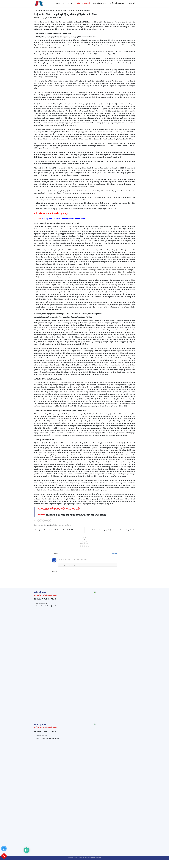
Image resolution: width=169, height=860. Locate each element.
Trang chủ (59, 3)
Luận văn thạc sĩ (83, 3)
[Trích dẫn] (74, 565)
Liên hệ (132, 3)
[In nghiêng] (62, 565)
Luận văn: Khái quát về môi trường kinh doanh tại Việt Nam (56, 530)
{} (81, 565)
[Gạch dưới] (64, 565)
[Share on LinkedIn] (49, 520)
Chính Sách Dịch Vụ (117, 3)
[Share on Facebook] (36, 520)
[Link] (79, 565)
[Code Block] (77, 565)
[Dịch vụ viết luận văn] (43, 3)
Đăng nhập (114, 553)
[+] (84, 565)
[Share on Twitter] (39, 520)
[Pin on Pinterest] (46, 520)
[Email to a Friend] (42, 520)
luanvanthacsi (56, 18)
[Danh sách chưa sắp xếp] (72, 565)
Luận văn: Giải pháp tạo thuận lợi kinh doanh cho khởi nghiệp (76, 514)
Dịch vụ (69, 3)
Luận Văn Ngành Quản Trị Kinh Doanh (51, 525)
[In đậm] (59, 565)
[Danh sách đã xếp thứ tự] (69, 565)
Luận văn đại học (99, 3)
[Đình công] (67, 565)
